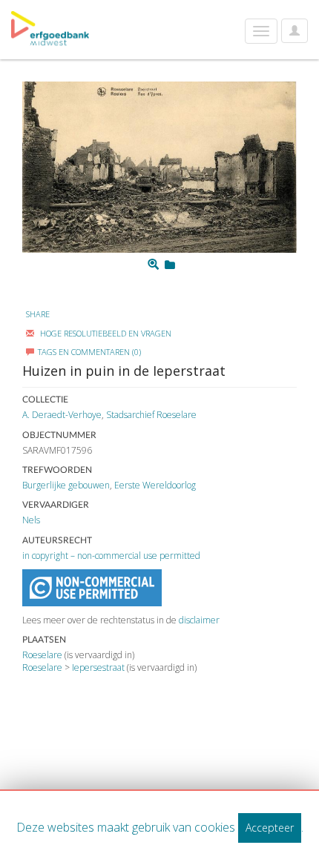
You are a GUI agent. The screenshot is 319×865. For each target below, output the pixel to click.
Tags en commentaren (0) (89, 351)
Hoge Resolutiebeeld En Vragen (104, 333)
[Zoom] (153, 264)
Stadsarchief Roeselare (151, 414)
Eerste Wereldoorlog (155, 485)
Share (38, 313)
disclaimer (199, 620)
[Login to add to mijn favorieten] (170, 264)
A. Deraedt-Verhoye (62, 414)
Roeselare (42, 655)
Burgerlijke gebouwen (66, 485)
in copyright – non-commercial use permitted (111, 555)
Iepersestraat (98, 667)
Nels (31, 520)
